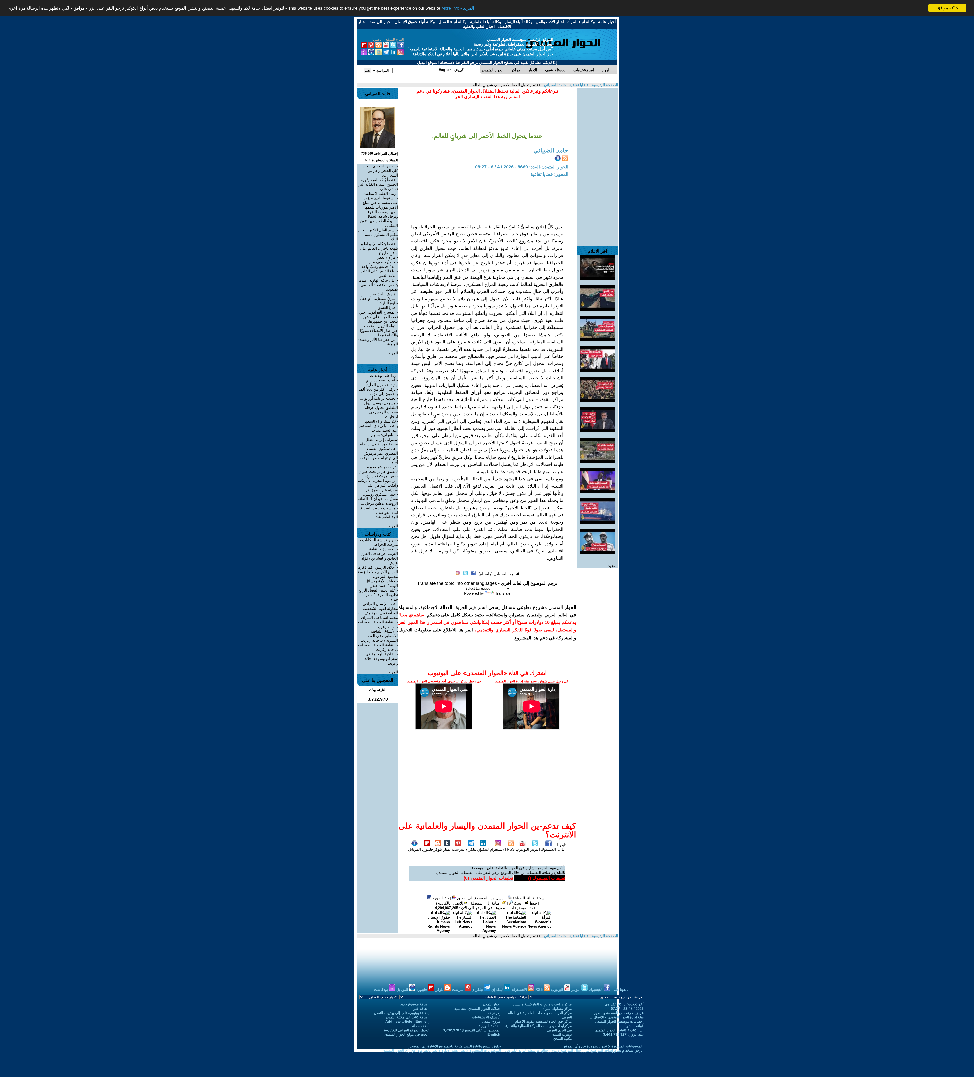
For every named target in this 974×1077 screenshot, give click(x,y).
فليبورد (427, 849)
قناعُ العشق (386, 307)
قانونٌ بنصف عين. (382, 262)
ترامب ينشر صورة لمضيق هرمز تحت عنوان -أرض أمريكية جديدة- (378, 471)
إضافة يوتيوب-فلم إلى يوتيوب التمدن (401, 1013)
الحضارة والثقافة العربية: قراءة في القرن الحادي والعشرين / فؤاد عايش (379, 556)
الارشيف (494, 1013)
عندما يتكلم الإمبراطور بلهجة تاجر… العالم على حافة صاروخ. (379, 248)
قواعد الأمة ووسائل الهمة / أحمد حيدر (381, 583)
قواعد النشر (635, 1026)
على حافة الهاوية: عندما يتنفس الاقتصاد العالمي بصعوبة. (378, 284)
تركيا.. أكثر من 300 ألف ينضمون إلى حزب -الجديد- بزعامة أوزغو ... (378, 394)
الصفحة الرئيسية (604, 85)
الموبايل (414, 849)
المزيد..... (610, 566)
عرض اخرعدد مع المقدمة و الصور (619, 1013)
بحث (517, 903)
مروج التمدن (491, 1021)
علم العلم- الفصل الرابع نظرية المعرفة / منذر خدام (378, 594)
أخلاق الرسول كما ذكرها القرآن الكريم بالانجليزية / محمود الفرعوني (377, 572)
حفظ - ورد (440, 898)
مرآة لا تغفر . (385, 257)
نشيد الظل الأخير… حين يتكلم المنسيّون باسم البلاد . (378, 234)
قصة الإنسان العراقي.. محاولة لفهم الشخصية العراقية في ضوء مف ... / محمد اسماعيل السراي (378, 611)
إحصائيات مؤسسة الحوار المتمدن (619, 1021)
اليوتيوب (522, 849)
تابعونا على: (561, 847)
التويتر (535, 849)
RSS (511, 849)
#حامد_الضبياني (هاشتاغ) (499, 574)
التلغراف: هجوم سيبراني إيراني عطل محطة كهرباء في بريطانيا (378, 439)
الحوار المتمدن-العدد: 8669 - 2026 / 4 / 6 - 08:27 (521, 166)
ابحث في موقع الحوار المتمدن (406, 1034)
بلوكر (438, 849)
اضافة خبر (421, 1008)
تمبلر (447, 849)
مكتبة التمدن (562, 1039)
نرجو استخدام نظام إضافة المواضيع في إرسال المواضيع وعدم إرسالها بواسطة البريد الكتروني (574, 1050)
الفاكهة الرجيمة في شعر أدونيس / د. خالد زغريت (381, 658)
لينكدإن (483, 849)
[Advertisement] (597, 164)
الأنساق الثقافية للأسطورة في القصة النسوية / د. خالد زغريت (379, 635)
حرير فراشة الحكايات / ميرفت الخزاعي (379, 542)
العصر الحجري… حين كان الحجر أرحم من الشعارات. (380, 170)
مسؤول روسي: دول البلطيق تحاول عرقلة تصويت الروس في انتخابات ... (381, 410)
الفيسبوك (548, 849)
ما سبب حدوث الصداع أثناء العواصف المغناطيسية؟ (379, 512)
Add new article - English (407, 1021)
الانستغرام (498, 849)
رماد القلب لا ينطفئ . (378, 193)
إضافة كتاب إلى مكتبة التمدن (407, 1017)
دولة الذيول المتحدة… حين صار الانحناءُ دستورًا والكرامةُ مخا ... (379, 330)
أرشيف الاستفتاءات (486, 1017)
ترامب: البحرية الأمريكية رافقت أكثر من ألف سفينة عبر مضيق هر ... (378, 485)
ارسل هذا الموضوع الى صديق (480, 898)
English (493, 1034)
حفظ (532, 903)
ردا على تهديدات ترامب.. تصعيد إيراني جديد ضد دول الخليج (381, 380)
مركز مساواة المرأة (557, 1008)
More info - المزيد (457, 8)
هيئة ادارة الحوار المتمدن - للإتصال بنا (616, 1017)
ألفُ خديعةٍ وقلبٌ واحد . (377, 266)
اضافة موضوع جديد (414, 1004)
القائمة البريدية (489, 1026)
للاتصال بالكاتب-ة (450, 903)
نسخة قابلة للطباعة (528, 898)
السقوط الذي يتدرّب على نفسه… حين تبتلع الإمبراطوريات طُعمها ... (379, 202)
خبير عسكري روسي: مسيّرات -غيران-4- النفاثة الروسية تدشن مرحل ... (378, 499)
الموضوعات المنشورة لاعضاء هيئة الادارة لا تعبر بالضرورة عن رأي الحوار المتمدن (441, 1050)
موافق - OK (947, 8)
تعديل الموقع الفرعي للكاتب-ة (406, 1030)
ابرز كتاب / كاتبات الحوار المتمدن (619, 1030)
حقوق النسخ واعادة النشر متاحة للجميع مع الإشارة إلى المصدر (455, 1046)
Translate (502, 593)
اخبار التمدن (491, 1004)
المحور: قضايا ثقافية (549, 174)
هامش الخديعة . (383, 294)
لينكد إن (497, 989)
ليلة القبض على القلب (378, 271)
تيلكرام (470, 849)
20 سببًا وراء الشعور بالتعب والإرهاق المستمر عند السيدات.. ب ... (378, 425)
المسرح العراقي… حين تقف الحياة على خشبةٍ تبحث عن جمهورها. (378, 316)
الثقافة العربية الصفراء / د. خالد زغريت (378, 624)
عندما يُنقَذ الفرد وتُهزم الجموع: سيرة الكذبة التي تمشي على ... (378, 184)
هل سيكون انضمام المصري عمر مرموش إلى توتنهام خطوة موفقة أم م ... (378, 455)
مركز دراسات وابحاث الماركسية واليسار (542, 1004)
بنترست (458, 849)
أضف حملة (420, 1026)
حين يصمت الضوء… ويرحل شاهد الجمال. (381, 214)
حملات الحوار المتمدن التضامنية (477, 1008)
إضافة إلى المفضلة (486, 903)
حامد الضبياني (554, 85)
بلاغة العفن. (386, 275)
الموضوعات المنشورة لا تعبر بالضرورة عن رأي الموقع (603, 1046)
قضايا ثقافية (578, 85)
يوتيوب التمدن (562, 1034)
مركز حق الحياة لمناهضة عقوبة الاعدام (543, 1021)
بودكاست (381, 989)
